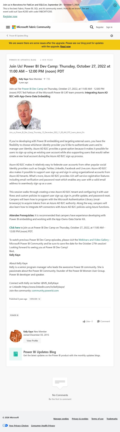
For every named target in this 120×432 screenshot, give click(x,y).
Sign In (109, 27)
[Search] (92, 27)
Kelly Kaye (23, 78)
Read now (65, 46)
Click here (14, 227)
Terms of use (97, 418)
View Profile (32, 340)
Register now (10, 16)
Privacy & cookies (80, 418)
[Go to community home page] (31, 27)
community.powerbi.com (45, 290)
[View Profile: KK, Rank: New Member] (13, 80)
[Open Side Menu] (8, 27)
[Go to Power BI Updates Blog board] (15, 354)
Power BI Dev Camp (32, 88)
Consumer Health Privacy (43, 425)
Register (100, 27)
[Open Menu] (112, 36)
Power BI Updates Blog (18, 35)
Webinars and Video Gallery (94, 239)
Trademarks (112, 418)
